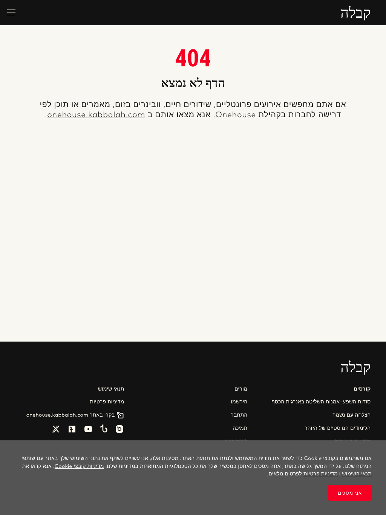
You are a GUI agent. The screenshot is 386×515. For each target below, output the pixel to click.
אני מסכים (349, 493)
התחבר (239, 415)
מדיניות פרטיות (107, 402)
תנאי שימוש (111, 389)
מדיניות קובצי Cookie (79, 466)
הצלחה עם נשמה (351, 415)
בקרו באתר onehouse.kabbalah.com (70, 415)
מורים (240, 389)
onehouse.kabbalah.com (96, 115)
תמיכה (240, 428)
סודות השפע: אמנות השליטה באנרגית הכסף (321, 402)
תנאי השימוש (357, 474)
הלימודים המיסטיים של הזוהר (338, 428)
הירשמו (239, 402)
